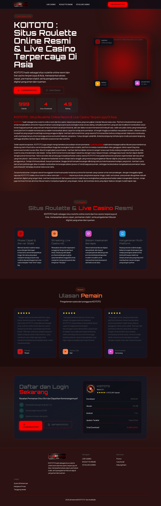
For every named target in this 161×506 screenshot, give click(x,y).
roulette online (96, 144)
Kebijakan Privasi (20, 486)
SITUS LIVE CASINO (83, 4)
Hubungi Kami (121, 465)
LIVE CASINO (51, 4)
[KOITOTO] (21, 4)
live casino (64, 175)
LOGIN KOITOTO (29, 90)
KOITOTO (18, 122)
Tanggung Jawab (20, 489)
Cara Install (120, 462)
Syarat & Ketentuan (21, 483)
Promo (119, 459)
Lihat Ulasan (54, 90)
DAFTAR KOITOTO (118, 4)
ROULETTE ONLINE (66, 4)
